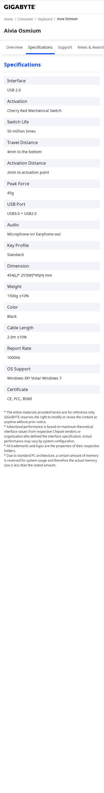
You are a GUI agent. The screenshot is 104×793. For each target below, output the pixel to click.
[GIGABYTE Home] (20, 7)
